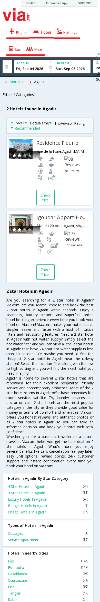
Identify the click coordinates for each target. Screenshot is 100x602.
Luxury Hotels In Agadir (48, 499)
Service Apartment (48, 539)
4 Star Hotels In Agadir (48, 486)
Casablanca (48, 573)
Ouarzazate (48, 580)
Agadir (39, 81)
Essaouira (48, 567)
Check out (62, 63)
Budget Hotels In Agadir (48, 505)
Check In (23, 63)
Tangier (48, 593)
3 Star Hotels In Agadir (48, 492)
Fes (48, 561)
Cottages (48, 533)
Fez (48, 586)
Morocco (17, 81)
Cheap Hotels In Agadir (48, 512)
